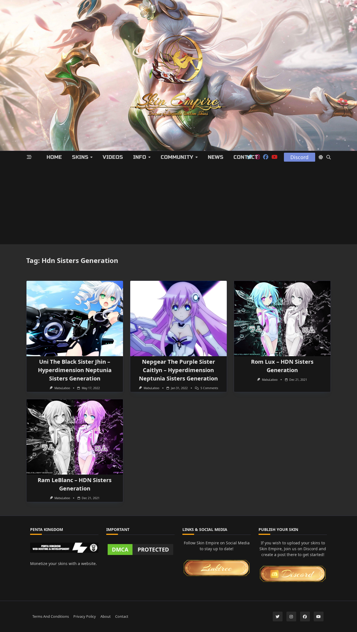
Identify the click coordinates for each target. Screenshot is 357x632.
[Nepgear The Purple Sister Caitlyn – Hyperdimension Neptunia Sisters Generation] (178, 318)
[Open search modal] (328, 157)
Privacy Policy (84, 616)
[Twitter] (278, 616)
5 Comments (209, 388)
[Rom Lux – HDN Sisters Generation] (282, 318)
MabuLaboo (62, 388)
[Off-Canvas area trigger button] (29, 157)
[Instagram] (291, 616)
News (215, 157)
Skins (80, 157)
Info (139, 157)
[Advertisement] (178, 205)
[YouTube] (274, 157)
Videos (113, 157)
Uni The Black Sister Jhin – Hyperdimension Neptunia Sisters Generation (75, 370)
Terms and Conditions (50, 616)
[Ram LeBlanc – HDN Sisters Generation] (74, 437)
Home (54, 157)
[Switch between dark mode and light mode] (321, 157)
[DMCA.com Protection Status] (140, 549)
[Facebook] (265, 157)
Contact (245, 157)
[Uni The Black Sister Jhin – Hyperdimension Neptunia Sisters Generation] (74, 318)
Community (177, 157)
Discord (299, 157)
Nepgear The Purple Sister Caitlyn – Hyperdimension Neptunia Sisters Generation (178, 370)
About (105, 616)
